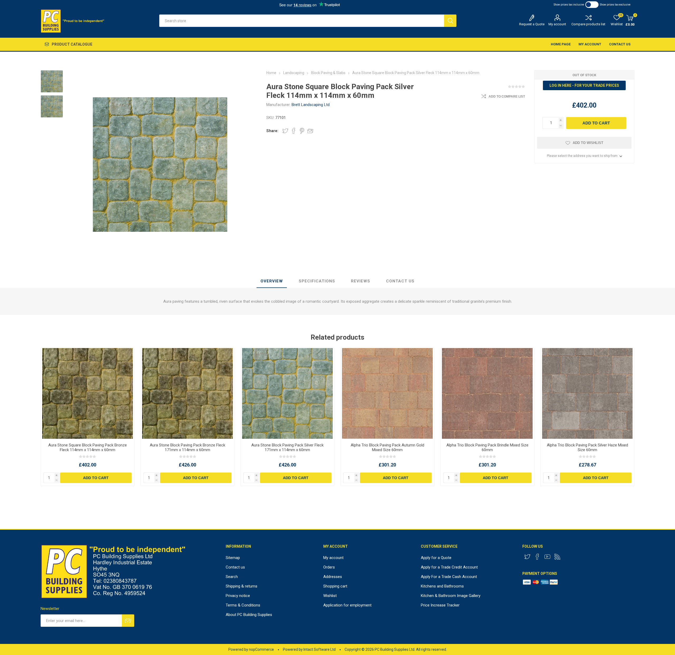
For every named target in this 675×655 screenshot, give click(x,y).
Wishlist (330, 595)
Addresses (332, 576)
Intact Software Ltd (319, 649)
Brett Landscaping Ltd (311, 104)
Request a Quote (531, 24)
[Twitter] (527, 556)
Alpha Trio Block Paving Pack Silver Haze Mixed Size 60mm (587, 447)
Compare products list (588, 24)
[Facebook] (537, 556)
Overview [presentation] (272, 281)
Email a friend (310, 131)
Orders (329, 567)
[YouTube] (547, 556)
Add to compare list (507, 96)
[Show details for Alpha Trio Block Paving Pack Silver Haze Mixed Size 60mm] (587, 393)
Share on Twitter (285, 131)
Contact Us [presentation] (400, 281)
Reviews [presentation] (360, 281)
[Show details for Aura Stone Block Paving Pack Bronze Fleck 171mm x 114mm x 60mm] (187, 393)
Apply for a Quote (436, 557)
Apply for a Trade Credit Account (449, 567)
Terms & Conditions (243, 605)
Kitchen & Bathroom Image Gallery (450, 595)
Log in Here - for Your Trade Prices (584, 85)
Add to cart (596, 123)
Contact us (619, 44)
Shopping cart (335, 586)
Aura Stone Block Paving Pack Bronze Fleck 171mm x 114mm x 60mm (187, 447)
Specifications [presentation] (317, 281)
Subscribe (128, 620)
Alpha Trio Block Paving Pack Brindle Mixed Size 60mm (487, 447)
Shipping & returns (241, 586)
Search (450, 21)
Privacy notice (238, 595)
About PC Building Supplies (249, 614)
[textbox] (301, 21)
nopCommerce (261, 649)
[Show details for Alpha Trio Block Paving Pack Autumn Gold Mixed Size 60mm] (387, 393)
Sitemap (233, 557)
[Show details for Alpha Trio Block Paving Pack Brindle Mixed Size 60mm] (487, 393)
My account (557, 24)
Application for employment (347, 605)
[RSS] (557, 556)
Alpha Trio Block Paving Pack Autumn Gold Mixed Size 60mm (387, 447)
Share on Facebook (294, 131)
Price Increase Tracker (440, 605)
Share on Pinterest (302, 131)
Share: (272, 130)
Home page (561, 44)
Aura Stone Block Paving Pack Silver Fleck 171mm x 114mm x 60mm (287, 447)
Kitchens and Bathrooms (442, 586)
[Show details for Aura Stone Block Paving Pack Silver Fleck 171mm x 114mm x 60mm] (287, 393)
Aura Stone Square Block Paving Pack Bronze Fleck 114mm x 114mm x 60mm (87, 447)
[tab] (272, 281)
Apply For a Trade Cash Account (449, 576)
